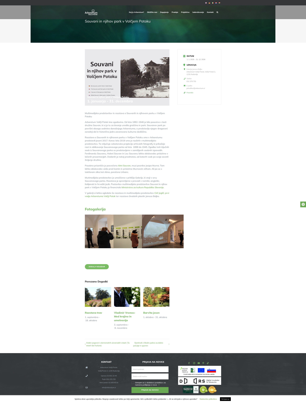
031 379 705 (191, 81)
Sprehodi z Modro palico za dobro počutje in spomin (148, 344)
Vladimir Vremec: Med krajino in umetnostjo (124, 316)
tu (167, 399)
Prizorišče (189, 93)
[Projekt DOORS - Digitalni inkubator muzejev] (199, 378)
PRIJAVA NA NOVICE (150, 390)
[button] (217, 12)
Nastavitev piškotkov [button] (208, 399)
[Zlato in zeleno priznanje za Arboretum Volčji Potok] (208, 387)
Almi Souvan (124, 165)
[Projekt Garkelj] (199, 367)
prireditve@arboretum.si (195, 88)
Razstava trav (93, 312)
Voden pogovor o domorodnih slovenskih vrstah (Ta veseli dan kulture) (107, 344)
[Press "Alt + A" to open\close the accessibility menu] (303, 204)
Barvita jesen (151, 312)
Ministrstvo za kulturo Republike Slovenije (143, 187)
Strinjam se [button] (225, 399)
